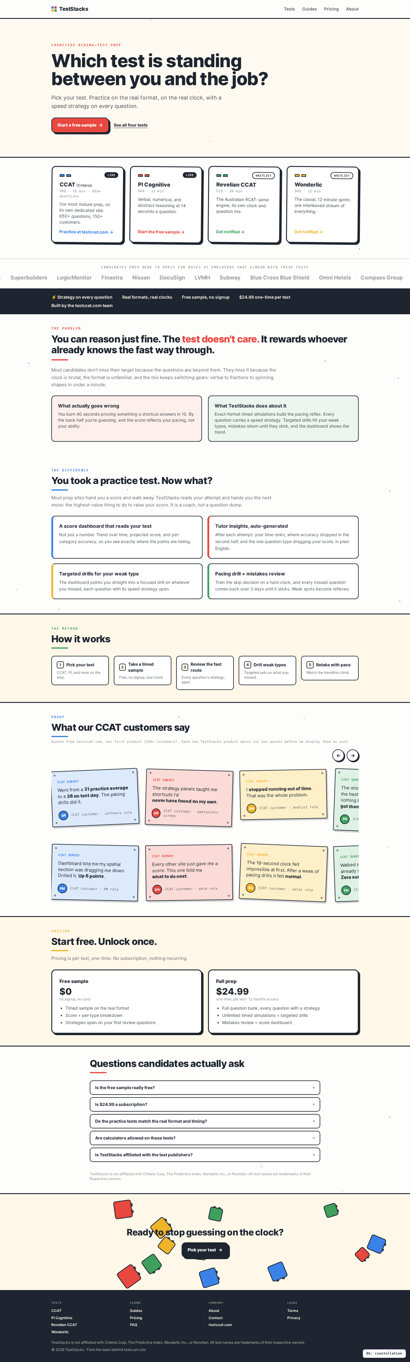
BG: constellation (384, 1353)
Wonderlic (60, 1332)
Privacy (293, 1318)
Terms (292, 1310)
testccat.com (220, 1324)
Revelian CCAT (64, 1324)
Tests (289, 8)
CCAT (56, 1310)
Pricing (331, 8)
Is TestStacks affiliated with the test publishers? (205, 1154)
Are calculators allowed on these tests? (205, 1137)
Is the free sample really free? (205, 1087)
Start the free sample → (161, 234)
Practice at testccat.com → (86, 234)
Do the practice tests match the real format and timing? (205, 1121)
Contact (216, 1318)
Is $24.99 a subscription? (205, 1104)
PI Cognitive (61, 1318)
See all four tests (131, 124)
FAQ (133, 1324)
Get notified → (230, 234)
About (352, 8)
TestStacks (73, 9)
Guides (309, 8)
